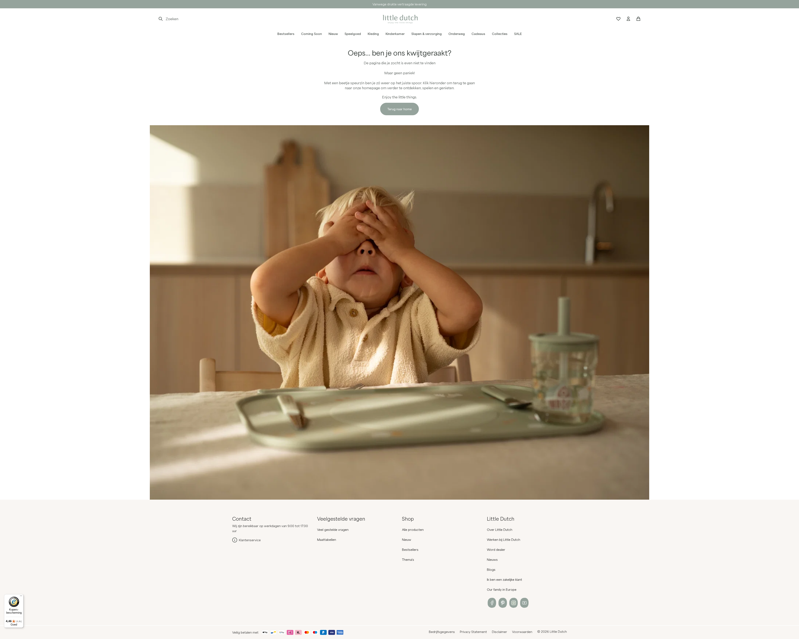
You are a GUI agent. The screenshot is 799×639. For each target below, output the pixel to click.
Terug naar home (399, 109)
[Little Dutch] (399, 19)
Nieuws (492, 559)
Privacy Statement (473, 631)
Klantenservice (250, 540)
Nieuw (406, 539)
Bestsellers (410, 549)
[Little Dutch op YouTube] (524, 603)
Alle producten (413, 529)
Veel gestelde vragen (333, 529)
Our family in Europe (501, 589)
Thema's (408, 559)
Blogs (491, 569)
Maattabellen (326, 539)
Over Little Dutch (499, 529)
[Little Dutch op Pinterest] (503, 603)
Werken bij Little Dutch (503, 539)
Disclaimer (499, 631)
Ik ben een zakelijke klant (504, 579)
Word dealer (496, 549)
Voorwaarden (522, 631)
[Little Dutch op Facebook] (492, 603)
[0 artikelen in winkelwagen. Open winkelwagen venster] (638, 19)
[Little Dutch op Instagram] (514, 603)
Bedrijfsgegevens (442, 631)
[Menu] (21, 596)
